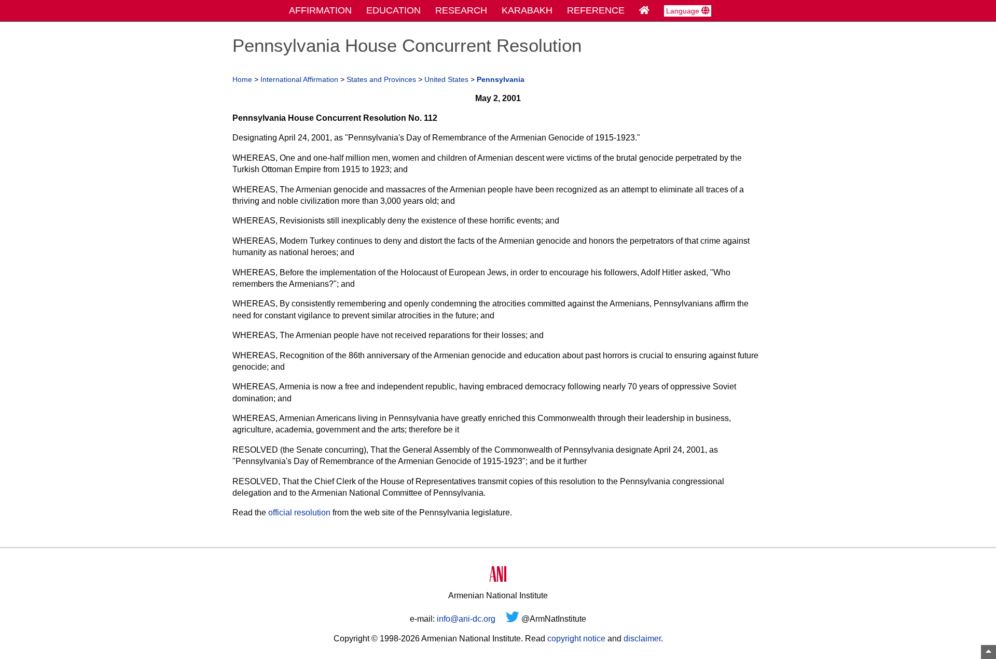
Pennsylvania (500, 79)
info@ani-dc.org (466, 618)
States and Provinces (381, 79)
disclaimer (642, 638)
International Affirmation (299, 79)
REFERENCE (596, 10)
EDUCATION (393, 10)
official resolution (299, 512)
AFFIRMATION (320, 10)
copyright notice (576, 638)
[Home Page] (644, 10)
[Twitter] (512, 618)
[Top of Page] (988, 652)
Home (242, 79)
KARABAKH (527, 10)
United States (446, 79)
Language (683, 11)
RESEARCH (461, 10)
